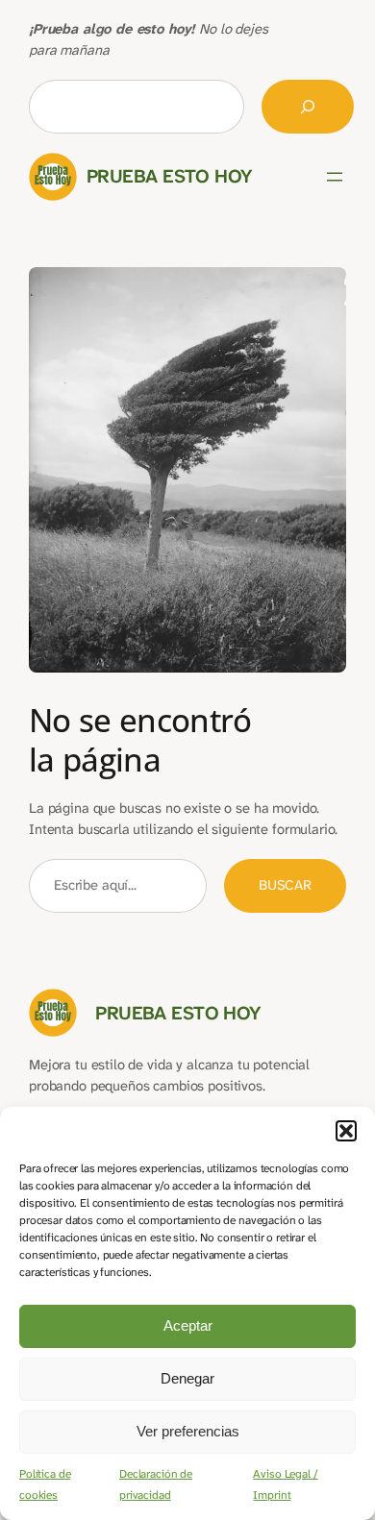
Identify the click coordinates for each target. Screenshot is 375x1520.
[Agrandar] (321, 292)
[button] (346, 1130)
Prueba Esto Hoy (169, 175)
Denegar (187, 1378)
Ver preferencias (188, 1431)
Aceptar (187, 1325)
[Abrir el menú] (334, 176)
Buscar (285, 885)
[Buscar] (308, 107)
